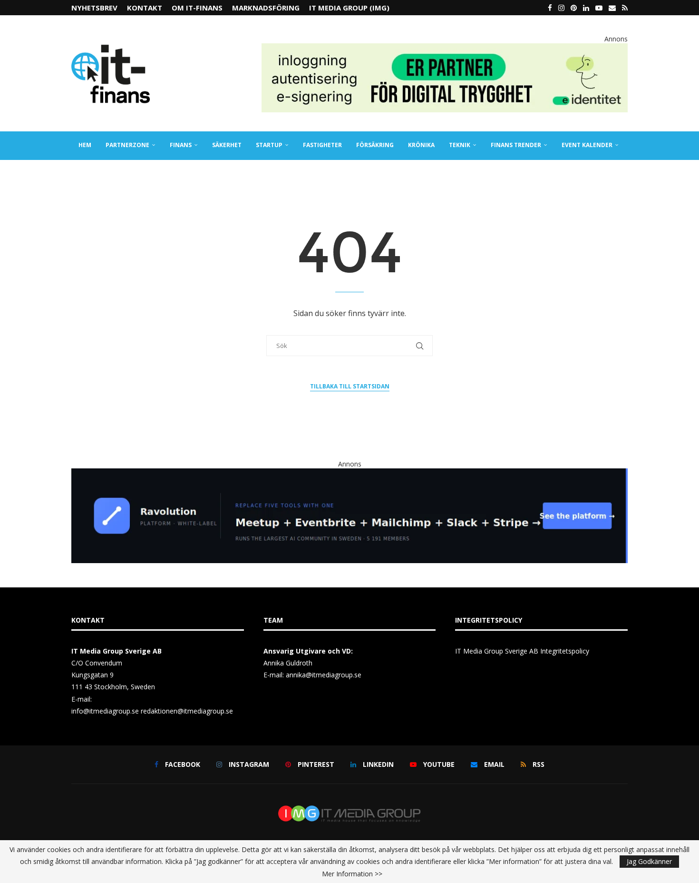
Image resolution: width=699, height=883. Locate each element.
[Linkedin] (586, 7)
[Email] (612, 7)
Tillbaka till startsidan (349, 386)
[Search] (623, 174)
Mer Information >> (352, 874)
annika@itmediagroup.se (323, 674)
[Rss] (625, 7)
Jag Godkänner (649, 861)
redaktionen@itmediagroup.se (187, 710)
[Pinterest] (574, 7)
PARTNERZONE (127, 145)
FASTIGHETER (322, 145)
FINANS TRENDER (516, 145)
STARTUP (269, 145)
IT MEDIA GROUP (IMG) (349, 7)
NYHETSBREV (94, 7)
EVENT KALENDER (587, 145)
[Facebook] (550, 7)
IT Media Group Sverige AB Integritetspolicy (522, 650)
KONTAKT (144, 7)
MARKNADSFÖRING (266, 7)
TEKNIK (459, 145)
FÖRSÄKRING (375, 145)
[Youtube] (598, 7)
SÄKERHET (227, 145)
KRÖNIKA (421, 145)
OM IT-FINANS (197, 7)
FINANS (181, 145)
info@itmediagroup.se (105, 710)
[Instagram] (561, 7)
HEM (84, 145)
